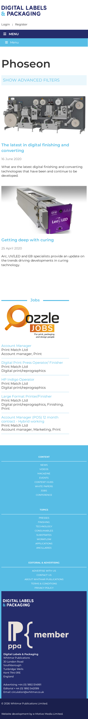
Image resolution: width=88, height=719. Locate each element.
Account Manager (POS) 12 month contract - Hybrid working (29, 419)
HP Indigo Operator (17, 379)
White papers (44, 486)
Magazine (43, 473)
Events (44, 477)
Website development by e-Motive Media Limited (32, 713)
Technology (44, 526)
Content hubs (44, 482)
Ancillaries (43, 547)
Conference (44, 494)
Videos (43, 469)
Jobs (35, 300)
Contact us (44, 575)
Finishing (44, 522)
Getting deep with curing (27, 239)
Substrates (43, 535)
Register (21, 24)
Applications (43, 543)
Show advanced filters (31, 80)
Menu (14, 34)
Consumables (44, 530)
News (44, 465)
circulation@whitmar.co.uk (28, 692)
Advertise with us (44, 570)
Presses (44, 517)
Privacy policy (44, 587)
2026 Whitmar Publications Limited (25, 703)
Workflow (44, 539)
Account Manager (16, 346)
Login (5, 24)
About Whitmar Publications (44, 579)
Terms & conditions (44, 583)
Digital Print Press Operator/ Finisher (32, 362)
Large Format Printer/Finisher (26, 396)
